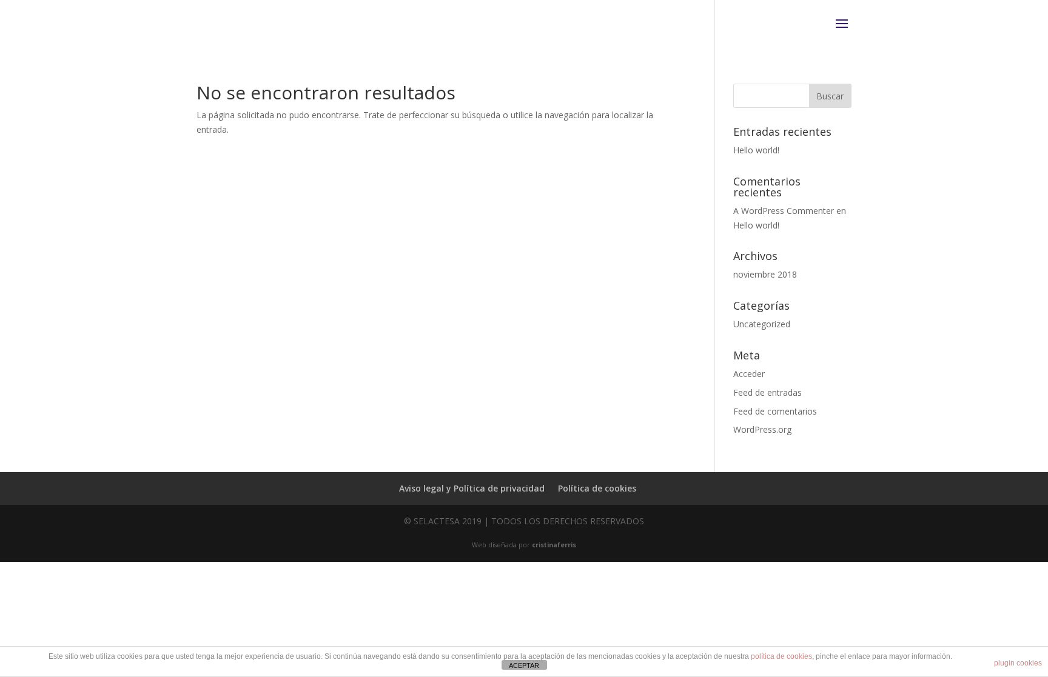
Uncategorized (761, 324)
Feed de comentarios (775, 411)
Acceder (749, 373)
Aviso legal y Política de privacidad (472, 488)
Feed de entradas (767, 392)
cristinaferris (554, 545)
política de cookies (781, 656)
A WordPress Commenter (783, 210)
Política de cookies (597, 488)
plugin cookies (1018, 663)
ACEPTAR (524, 665)
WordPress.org (762, 429)
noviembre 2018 (765, 274)
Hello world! (756, 150)
